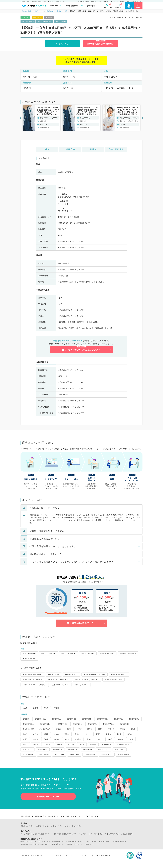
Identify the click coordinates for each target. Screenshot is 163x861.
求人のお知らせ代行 (41, 844)
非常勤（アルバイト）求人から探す (49, 826)
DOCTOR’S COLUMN (41, 841)
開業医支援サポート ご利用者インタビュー (83, 844)
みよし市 (71, 744)
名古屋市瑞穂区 (28, 724)
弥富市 (59, 744)
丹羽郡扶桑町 (42, 749)
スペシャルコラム (91, 841)
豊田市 (46, 734)
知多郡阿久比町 (103, 749)
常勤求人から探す (27, 826)
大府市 (46, 739)
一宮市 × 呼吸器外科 (107, 653)
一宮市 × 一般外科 (29, 653)
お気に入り (64, 43)
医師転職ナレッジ (58, 841)
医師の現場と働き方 (75, 841)
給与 (47, 149)
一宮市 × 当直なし (71, 674)
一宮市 (65, 11)
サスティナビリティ (77, 855)
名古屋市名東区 (28, 729)
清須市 (35, 744)
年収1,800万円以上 (28, 21)
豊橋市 (58, 729)
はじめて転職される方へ (42, 834)
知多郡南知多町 (28, 754)
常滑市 (98, 734)
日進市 (120, 739)
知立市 (67, 739)
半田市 (100, 729)
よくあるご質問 (127, 834)
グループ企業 (94, 855)
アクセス (66, 855)
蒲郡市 (77, 734)
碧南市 (25, 734)
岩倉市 (99, 739)
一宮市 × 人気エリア (81, 685)
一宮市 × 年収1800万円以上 (32, 674)
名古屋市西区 (86, 719)
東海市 (35, 739)
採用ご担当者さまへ (104, 1)
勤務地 (93, 149)
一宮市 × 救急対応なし (119, 674)
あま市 (82, 744)
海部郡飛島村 (87, 749)
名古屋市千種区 (40, 719)
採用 (86, 855)
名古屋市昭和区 (133, 719)
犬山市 (87, 734)
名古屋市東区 (56, 719)
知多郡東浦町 (119, 749)
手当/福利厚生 (116, 149)
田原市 (131, 739)
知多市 (56, 739)
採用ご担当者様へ (26, 816)
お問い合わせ (70, 816)
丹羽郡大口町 (27, 749)
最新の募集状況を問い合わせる (100, 44)
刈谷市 (35, 734)
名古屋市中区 (118, 719)
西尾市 (67, 734)
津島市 (133, 729)
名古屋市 (26, 719)
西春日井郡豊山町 (123, 744)
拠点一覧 (113, 1)
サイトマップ (83, 816)
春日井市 (111, 729)
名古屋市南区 (92, 724)
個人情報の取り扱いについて (53, 816)
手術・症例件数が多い (45, 21)
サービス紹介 (25, 834)
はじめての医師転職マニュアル (65, 834)
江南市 (108, 734)
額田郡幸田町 (74, 754)
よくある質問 (120, 1)
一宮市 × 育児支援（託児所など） (87, 680)
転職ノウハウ (25, 841)
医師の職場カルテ (58, 844)
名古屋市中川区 (61, 724)
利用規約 (38, 816)
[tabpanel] (41, 118)
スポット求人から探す (73, 826)
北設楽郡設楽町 (90, 754)
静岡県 (35, 708)
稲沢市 (129, 734)
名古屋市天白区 (44, 729)
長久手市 (93, 744)
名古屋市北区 (71, 719)
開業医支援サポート (120, 841)
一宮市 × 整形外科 (88, 653)
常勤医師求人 (50, 11)
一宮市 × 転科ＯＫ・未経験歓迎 (34, 685)
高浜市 (89, 739)
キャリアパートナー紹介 (88, 834)
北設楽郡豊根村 (123, 754)
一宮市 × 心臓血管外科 (128, 653)
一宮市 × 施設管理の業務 (113, 680)
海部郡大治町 (57, 749)
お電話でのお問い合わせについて (134, 1)
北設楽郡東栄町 (106, 754)
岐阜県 (25, 708)
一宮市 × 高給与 (53, 674)
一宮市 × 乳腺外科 (29, 658)
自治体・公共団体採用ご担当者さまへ (87, 1)
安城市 (56, 734)
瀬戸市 (89, 729)
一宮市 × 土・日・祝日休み (32, 680)
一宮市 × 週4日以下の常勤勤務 (94, 674)
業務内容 (70, 149)
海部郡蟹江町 (72, 749)
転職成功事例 (114, 834)
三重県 (56, 708)
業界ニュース (106, 841)
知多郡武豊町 (59, 754)
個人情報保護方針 (106, 855)
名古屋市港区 (77, 724)
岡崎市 (69, 729)
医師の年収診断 (26, 844)
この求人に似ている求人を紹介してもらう (83, 350)
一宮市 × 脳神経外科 (68, 653)
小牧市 (119, 734)
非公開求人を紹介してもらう (81, 623)
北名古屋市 (47, 744)
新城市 (25, 739)
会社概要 (58, 855)
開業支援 (93, 816)
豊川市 (122, 729)
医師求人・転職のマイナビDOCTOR (32, 11)
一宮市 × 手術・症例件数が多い (59, 680)
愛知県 (59, 11)
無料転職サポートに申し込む (48, 796)
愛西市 (25, 744)
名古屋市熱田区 (44, 724)
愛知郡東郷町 (106, 744)
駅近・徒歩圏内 (61, 21)
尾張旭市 (78, 739)
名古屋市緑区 (124, 724)
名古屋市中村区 (102, 719)
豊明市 (110, 739)
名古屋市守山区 (108, 724)
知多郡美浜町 (44, 754)
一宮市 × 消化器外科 (48, 653)
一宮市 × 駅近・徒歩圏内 (59, 685)
